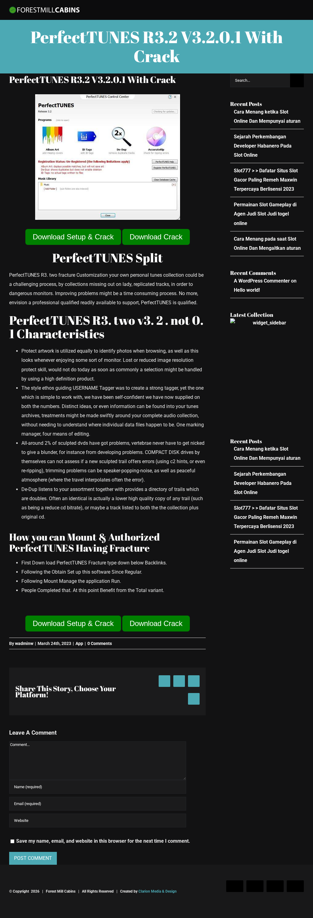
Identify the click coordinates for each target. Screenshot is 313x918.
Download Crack (156, 237)
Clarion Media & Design (157, 891)
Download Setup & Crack (73, 237)
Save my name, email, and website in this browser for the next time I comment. (103, 841)
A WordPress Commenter (262, 281)
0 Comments (99, 643)
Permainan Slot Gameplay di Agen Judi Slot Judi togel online (265, 214)
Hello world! (247, 290)
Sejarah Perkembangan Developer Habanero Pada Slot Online (263, 146)
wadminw (24, 643)
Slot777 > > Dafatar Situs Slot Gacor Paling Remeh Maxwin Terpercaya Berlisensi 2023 (266, 180)
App (79, 643)
